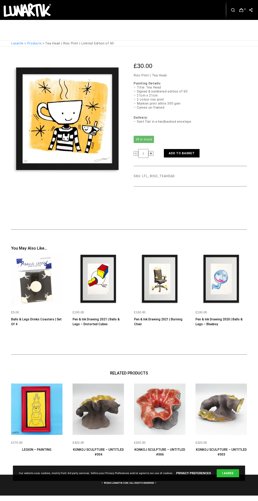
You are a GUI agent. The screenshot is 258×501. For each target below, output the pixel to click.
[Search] (233, 10)
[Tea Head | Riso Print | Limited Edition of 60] (137, 197)
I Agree (228, 473)
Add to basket (182, 153)
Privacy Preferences (193, 473)
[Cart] (241, 10)
